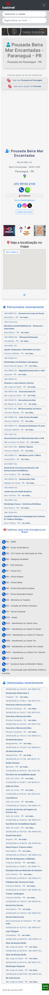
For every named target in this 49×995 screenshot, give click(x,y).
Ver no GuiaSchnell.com (24, 200)
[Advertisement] (24, 120)
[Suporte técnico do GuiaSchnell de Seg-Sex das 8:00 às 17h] (45, 987)
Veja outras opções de (27, 86)
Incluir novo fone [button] (24, 212)
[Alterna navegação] (44, 5)
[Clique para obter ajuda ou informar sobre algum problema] (45, 987)
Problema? (25, 196)
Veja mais (27, 80)
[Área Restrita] (24, 295)
